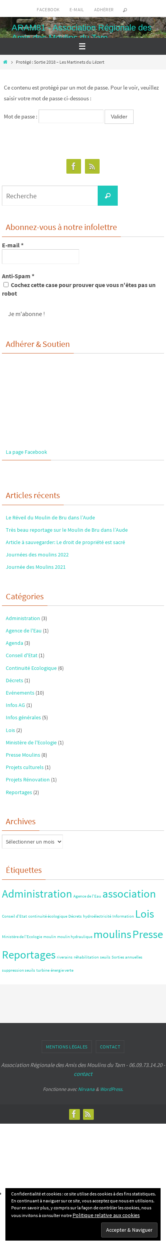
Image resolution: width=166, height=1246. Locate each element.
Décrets (14, 680)
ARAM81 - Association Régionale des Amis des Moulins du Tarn (82, 32)
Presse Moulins (23, 754)
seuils (105, 957)
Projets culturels (25, 767)
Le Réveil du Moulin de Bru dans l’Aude (50, 517)
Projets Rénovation (28, 779)
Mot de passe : (21, 116)
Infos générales (23, 717)
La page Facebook (26, 451)
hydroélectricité (97, 916)
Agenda (14, 642)
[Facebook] (73, 166)
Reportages (19, 792)
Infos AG (15, 705)
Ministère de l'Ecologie (31, 742)
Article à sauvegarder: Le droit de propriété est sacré (65, 542)
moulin (49, 936)
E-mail (76, 9)
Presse (147, 934)
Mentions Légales (67, 1047)
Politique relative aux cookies (106, 1215)
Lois (10, 730)
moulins (112, 934)
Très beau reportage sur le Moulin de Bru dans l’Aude (67, 529)
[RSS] (92, 166)
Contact (110, 1047)
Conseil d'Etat (21, 655)
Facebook (48, 9)
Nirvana (86, 1089)
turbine (42, 970)
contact (83, 1073)
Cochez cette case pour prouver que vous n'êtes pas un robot (79, 289)
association (129, 893)
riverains (65, 957)
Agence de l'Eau (24, 630)
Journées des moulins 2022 (37, 554)
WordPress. (111, 1089)
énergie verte (62, 970)
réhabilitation (86, 957)
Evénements (20, 692)
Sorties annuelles (127, 957)
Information (123, 916)
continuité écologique (47, 916)
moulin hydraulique (74, 936)
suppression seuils (18, 970)
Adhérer (104, 9)
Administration (23, 618)
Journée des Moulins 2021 (36, 566)
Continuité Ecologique (31, 667)
